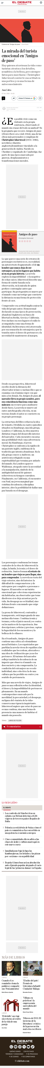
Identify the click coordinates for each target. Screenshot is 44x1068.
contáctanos (28, 1051)
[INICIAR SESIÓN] (41, 2)
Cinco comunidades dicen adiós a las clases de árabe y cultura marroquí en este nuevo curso (22, 842)
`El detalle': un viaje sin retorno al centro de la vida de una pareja (11, 1020)
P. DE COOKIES (14, 1057)
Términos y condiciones (14, 1054)
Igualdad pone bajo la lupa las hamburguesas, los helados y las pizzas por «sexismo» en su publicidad (22, 854)
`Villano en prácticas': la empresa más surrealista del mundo (29, 1003)
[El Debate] (22, 2)
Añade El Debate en (25, 98)
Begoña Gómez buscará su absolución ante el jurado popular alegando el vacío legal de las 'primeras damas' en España (23, 865)
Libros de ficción (15, 720)
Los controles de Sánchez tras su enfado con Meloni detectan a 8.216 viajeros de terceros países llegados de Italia (22, 817)
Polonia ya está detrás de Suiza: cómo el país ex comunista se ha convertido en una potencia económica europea (23, 830)
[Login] (41, 2)
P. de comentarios (28, 1057)
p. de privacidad (32, 1054)
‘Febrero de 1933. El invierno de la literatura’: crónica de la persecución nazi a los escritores (32, 1023)
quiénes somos (15, 1051)
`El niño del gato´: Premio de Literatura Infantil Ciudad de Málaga (31, 984)
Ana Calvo (6, 90)
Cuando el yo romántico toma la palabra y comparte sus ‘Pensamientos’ (10, 984)
